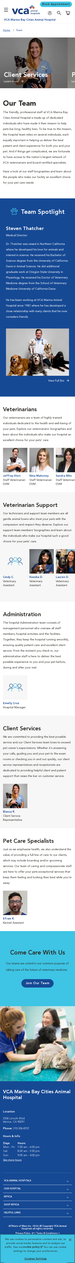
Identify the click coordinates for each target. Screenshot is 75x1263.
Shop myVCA (11, 1205)
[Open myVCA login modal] (50, 13)
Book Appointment (56, 4)
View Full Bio (56, 380)
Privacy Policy (25, 1233)
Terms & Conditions (47, 1233)
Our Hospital (12, 1189)
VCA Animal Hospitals (17, 1181)
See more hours (12, 1160)
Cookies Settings (35, 1259)
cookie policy (32, 1247)
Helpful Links (12, 1213)
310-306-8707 (21, 1128)
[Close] (70, 1239)
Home (6, 30)
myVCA (8, 1197)
